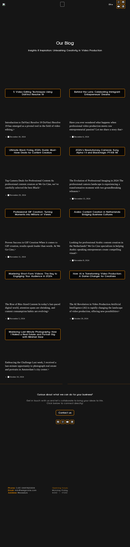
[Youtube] (119, 6)
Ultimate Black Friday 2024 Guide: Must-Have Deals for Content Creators (33, 151)
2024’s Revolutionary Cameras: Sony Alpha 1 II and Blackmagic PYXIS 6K (97, 151)
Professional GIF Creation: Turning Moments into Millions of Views (32, 213)
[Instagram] (119, 2)
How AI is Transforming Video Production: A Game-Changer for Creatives (97, 275)
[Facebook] (123, 2)
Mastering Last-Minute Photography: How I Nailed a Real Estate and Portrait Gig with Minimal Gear (33, 334)
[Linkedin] (123, 6)
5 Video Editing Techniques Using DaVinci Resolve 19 (32, 93)
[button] (62, 4)
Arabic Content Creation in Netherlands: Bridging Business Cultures (97, 213)
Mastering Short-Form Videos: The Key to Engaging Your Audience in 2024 (33, 275)
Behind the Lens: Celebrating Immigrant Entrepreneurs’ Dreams (97, 93)
